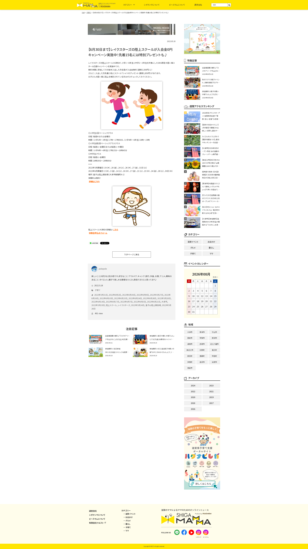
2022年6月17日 (112, 301)
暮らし (211, 247)
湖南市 (189, 344)
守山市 (214, 332)
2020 (193, 397)
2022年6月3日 (140, 301)
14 (211, 296)
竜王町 (214, 350)
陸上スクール (111, 305)
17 (193, 301)
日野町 (202, 350)
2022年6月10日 (106, 298)
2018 (193, 403)
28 (211, 306)
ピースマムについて (177, 4)
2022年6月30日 (128, 294)
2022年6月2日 (115, 294)
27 (206, 306)
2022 (193, 391)
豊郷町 (202, 356)
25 (198, 306)
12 (202, 296)
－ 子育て (127, 527)
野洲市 (214, 338)
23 (189, 306)
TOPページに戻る (131, 254)
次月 (215, 277)
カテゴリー (127, 4)
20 (206, 301)
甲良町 (214, 356)
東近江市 (189, 350)
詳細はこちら (94, 181)
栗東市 (189, 338)
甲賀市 (202, 338)
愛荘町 (189, 356)
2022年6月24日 (135, 298)
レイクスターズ (124, 305)
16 (189, 301)
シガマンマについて (152, 4)
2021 (211, 391)
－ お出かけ (128, 517)
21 (211, 301)
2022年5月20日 (164, 298)
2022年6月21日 (153, 301)
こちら (115, 229)
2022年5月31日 (101, 294)
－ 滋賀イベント (129, 514)
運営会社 (198, 4)
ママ (211, 253)
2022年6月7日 (126, 301)
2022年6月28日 (149, 298)
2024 (193, 385)
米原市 (214, 362)
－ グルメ (127, 520)
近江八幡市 (214, 344)
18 (198, 301)
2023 (211, 385)
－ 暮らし (126, 524)
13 (206, 296)
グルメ (193, 247)
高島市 (189, 368)
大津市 (164, 301)
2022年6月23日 (120, 298)
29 (215, 306)
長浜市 (202, 362)
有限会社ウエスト (96, 522)
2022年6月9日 (143, 294)
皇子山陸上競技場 (153, 305)
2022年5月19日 (98, 305)
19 (202, 301)
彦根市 (202, 344)
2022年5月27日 (156, 294)
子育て (97, 290)
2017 (211, 403)
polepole (103, 268)
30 (189, 311)
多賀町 (189, 362)
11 (198, 296)
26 (202, 306)
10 (193, 296)
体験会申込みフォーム (98, 232)
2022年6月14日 (98, 301)
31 (193, 311)
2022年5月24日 (137, 305)
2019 (211, 397)
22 (215, 301)
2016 (193, 409)
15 (215, 296)
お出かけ (211, 241)
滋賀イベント (193, 241)
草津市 (202, 332)
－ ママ (126, 530)
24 (193, 306)
